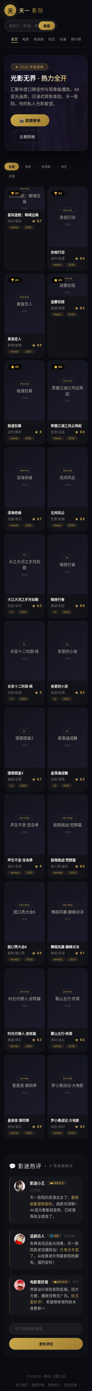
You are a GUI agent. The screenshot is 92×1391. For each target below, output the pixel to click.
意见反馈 (70, 1385)
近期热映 (27, 137)
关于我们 (21, 1385)
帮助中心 (54, 1385)
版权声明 (38, 1385)
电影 (25, 39)
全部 (12, 167)
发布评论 (46, 1344)
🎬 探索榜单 (29, 120)
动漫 (63, 39)
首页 (14, 39)
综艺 (51, 39)
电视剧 (39, 39)
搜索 (46, 26)
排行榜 (76, 39)
